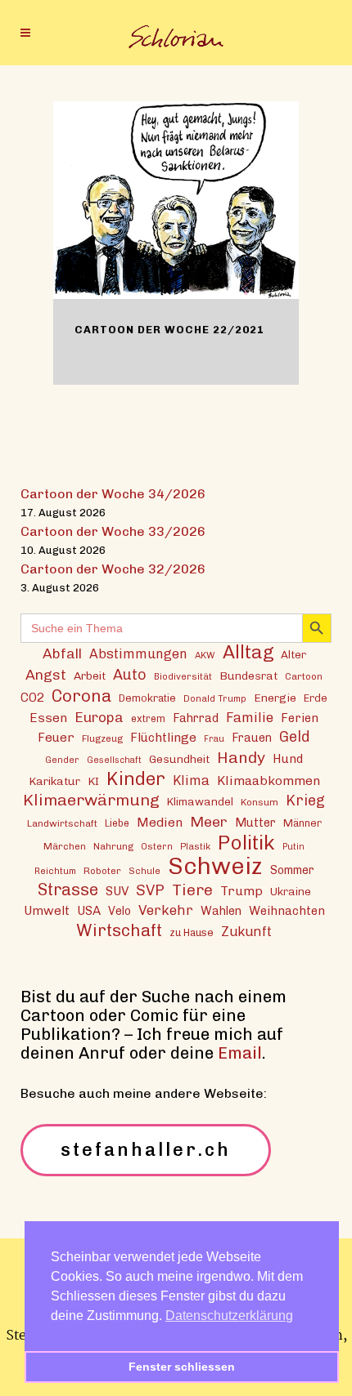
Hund (288, 759)
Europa (99, 717)
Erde (315, 698)
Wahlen (221, 910)
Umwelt (47, 910)
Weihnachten (287, 910)
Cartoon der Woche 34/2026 (112, 494)
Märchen (64, 846)
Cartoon (304, 676)
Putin (293, 846)
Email (240, 1053)
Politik (246, 842)
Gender (62, 759)
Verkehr (165, 910)
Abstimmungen (138, 654)
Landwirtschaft (62, 823)
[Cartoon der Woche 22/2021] (176, 200)
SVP (150, 890)
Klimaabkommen (268, 780)
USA (89, 910)
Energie (275, 697)
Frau (214, 739)
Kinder (135, 778)
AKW (205, 655)
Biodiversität (183, 676)
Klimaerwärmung (91, 800)
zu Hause (191, 932)
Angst (45, 674)
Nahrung (113, 846)
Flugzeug (102, 738)
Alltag (248, 652)
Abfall (62, 653)
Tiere (192, 890)
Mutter (255, 822)
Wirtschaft (119, 930)
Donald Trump (214, 698)
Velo (119, 911)
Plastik (195, 846)
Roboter (102, 870)
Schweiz (215, 865)
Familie (249, 717)
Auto (130, 675)
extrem (148, 718)
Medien (160, 822)
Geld (294, 737)
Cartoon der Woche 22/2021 (169, 329)
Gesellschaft (114, 760)
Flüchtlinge (163, 737)
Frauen (252, 738)
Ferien (299, 718)
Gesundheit (179, 758)
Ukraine (290, 891)
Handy (241, 757)
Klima (191, 780)
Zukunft (246, 931)
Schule (144, 870)
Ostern (157, 846)
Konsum (259, 802)
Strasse (68, 890)
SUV (117, 891)
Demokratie (147, 698)
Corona (81, 695)
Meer (209, 821)
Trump (241, 891)
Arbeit (90, 675)
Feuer (56, 737)
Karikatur (54, 780)
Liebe (117, 823)
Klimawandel (200, 801)
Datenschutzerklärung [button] (229, 1315)
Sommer (292, 870)
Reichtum (55, 870)
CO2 (32, 697)
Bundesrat (248, 675)
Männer (302, 823)
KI (93, 780)
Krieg (305, 801)
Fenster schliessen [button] (182, 1366)
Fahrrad (196, 718)
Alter (293, 654)
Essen (48, 717)
